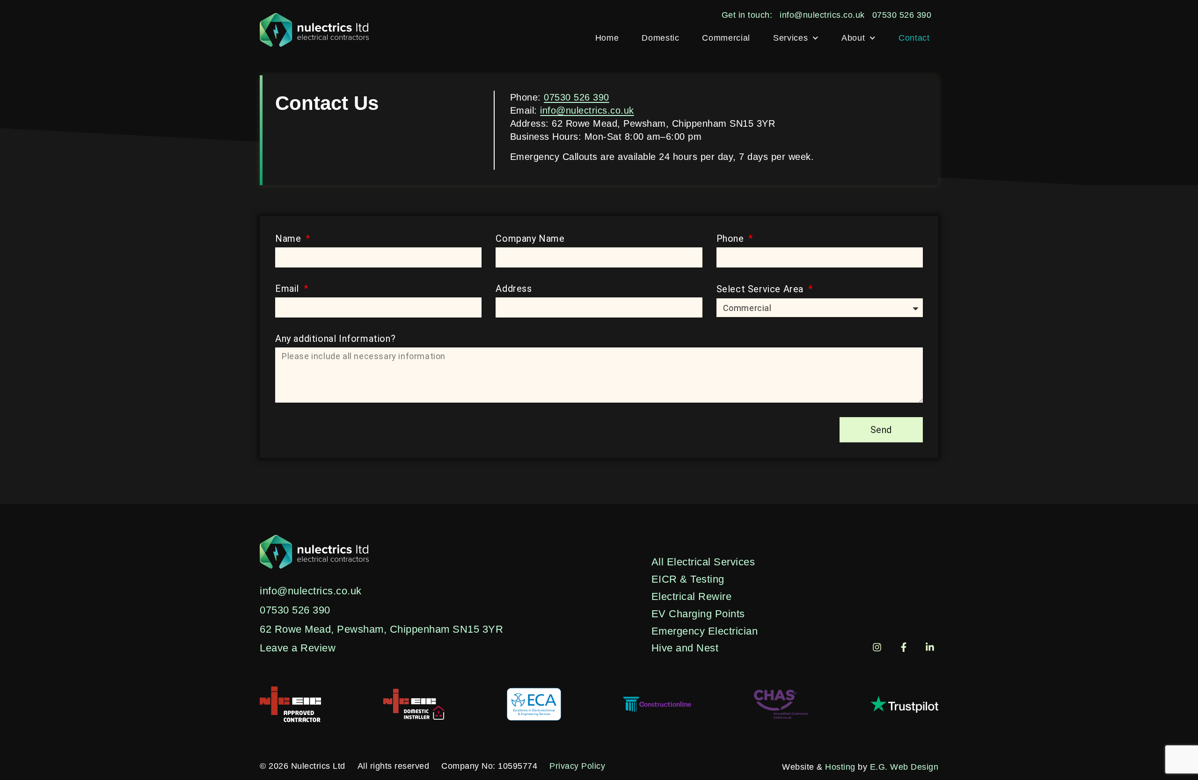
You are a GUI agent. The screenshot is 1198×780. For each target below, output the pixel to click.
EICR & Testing (687, 579)
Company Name (530, 238)
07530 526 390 (576, 97)
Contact (914, 38)
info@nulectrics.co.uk (587, 110)
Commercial (726, 38)
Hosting (840, 767)
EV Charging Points (698, 614)
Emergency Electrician (704, 631)
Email (288, 288)
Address (514, 288)
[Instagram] (877, 647)
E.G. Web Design (904, 767)
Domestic (660, 38)
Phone (731, 238)
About (853, 38)
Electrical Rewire (691, 596)
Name (289, 238)
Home (607, 38)
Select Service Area (761, 289)
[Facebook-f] (903, 647)
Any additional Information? (335, 338)
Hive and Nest (685, 648)
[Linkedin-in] (929, 647)
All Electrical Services (703, 562)
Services (790, 38)
